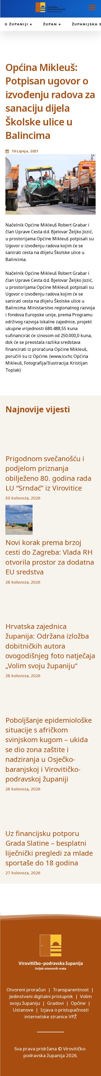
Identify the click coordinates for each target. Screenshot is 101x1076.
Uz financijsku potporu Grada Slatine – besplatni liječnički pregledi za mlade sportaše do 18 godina (49, 848)
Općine (78, 1003)
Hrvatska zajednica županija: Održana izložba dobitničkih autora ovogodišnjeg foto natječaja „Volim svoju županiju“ (50, 645)
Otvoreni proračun (26, 989)
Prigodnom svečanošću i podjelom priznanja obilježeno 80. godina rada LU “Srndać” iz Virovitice (48, 473)
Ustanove (23, 1010)
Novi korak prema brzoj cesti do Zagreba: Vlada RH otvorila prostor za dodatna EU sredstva (49, 557)
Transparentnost (71, 989)
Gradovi (55, 1003)
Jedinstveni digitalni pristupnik (41, 996)
